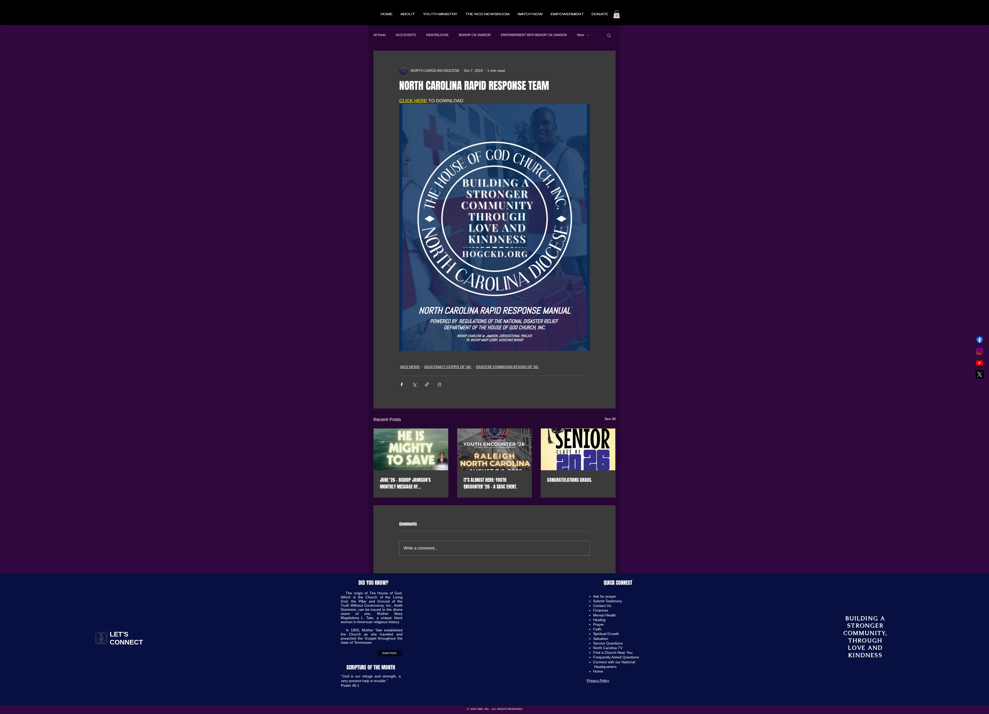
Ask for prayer (604, 596)
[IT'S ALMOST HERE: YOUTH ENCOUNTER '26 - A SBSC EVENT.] (494, 449)
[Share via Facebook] (401, 384)
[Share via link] (426, 384)
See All (610, 419)
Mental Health (604, 615)
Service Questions (608, 643)
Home (598, 671)
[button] (407, 14)
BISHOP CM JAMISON (475, 35)
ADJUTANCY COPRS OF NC (447, 367)
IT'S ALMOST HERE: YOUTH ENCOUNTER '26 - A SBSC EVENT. (490, 483)
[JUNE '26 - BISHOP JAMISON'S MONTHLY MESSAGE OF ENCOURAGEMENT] (411, 449)
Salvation (600, 639)
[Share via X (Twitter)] (414, 384)
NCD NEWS (410, 367)
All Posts (379, 35)
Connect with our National (614, 662)
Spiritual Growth (606, 634)
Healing (599, 620)
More (580, 35)
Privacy (593, 680)
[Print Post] (439, 384)
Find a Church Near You (613, 652)
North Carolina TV (608, 648)
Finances (600, 610)
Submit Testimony (607, 601)
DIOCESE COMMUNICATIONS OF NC (507, 367)
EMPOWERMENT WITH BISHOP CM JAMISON (534, 35)
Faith (597, 629)
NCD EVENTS (406, 35)
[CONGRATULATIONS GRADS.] (578, 449)
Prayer (598, 624)
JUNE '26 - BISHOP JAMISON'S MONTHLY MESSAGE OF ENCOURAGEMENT (405, 483)
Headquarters (605, 667)
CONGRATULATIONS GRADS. (569, 480)
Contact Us (602, 606)
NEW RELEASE (437, 35)
